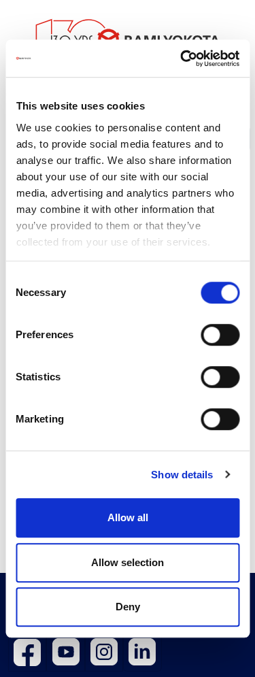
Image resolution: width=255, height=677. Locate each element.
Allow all (127, 517)
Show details (182, 474)
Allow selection (127, 562)
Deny (128, 606)
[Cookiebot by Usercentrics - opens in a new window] (181, 58)
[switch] (220, 335)
